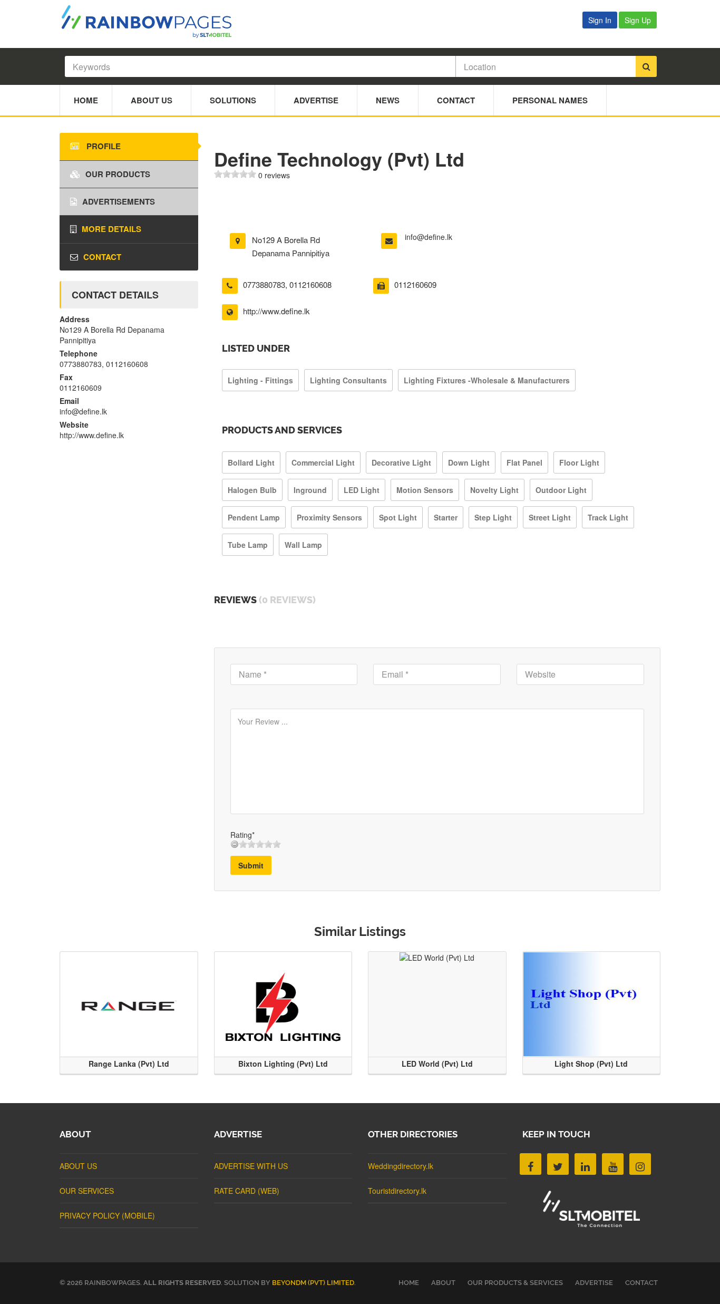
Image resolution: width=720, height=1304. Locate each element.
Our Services (87, 1190)
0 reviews (274, 175)
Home (86, 100)
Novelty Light (494, 490)
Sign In (599, 20)
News (388, 100)
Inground (310, 490)
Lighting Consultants (348, 380)
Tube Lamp (248, 544)
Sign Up (638, 20)
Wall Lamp (303, 544)
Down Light (469, 462)
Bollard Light (251, 462)
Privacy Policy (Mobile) (107, 1215)
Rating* (242, 834)
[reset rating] (234, 844)
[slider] (235, 174)
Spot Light (398, 517)
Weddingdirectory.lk (400, 1166)
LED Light (362, 490)
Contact (456, 100)
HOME (408, 1283)
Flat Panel (524, 462)
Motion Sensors (424, 490)
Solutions (233, 100)
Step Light (493, 517)
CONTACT (641, 1283)
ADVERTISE (594, 1283)
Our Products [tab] (117, 174)
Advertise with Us (251, 1166)
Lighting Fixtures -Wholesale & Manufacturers (487, 380)
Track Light (608, 517)
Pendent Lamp (254, 517)
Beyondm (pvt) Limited (313, 1283)
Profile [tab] (102, 146)
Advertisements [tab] (118, 201)
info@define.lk (428, 236)
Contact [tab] (102, 257)
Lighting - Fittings (260, 380)
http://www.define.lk (276, 310)
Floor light (579, 462)
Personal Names (550, 100)
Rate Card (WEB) (246, 1190)
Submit (251, 865)
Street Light (550, 517)
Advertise (316, 100)
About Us (151, 100)
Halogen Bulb (252, 490)
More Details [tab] (111, 229)
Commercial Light (323, 462)
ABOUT (443, 1283)
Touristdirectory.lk (397, 1190)
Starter (446, 517)
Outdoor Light (561, 490)
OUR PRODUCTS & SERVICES (515, 1283)
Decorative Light (401, 462)
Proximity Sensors (329, 517)
